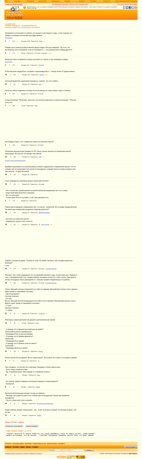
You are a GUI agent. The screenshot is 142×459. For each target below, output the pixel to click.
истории (16, 447)
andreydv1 (44, 53)
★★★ (50, 53)
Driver (41, 41)
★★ (46, 75)
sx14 (40, 84)
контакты (19, 453)
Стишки (62, 1)
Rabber (38, 387)
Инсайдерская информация (45, 403)
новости (39, 453)
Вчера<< (8, 422)
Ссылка (23, 53)
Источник (37, 53)
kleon (36, 105)
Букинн (41, 351)
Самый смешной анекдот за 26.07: (19, 431)
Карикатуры (74, 1)
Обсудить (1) (24, 94)
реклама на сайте (10, 453)
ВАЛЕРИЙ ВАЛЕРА (44, 212)
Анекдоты (10, 1)
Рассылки (65, 4)
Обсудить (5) (25, 84)
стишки (35, 447)
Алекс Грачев (45, 224)
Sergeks (41, 75)
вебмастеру (33, 453)
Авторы (87, 1)
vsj (38, 361)
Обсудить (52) (25, 65)
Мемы (36, 1)
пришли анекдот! (131, 447)
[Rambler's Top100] (61, 457)
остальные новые (18, 443)
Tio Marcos (42, 313)
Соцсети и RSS (73, 4)
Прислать (99, 1)
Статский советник (50, 269)
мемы (22, 447)
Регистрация (133, 4)
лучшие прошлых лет (39, 443)
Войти (127, 4)
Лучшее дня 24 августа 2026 (13, 4)
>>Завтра (20, 422)
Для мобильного (57, 4)
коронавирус (8, 38)
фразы (28, 447)
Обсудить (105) (25, 41)
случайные (61, 443)
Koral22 (39, 415)
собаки (7, 265)
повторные (28, 443)
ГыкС (40, 157)
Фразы (49, 1)
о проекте (26, 453)
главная (8, 447)
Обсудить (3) (24, 145)
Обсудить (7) (25, 212)
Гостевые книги (83, 4)
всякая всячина (52, 443)
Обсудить (25, 375)
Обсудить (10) (26, 75)
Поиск (113, 1)
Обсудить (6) (25, 184)
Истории (23, 1)
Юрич (38, 375)
